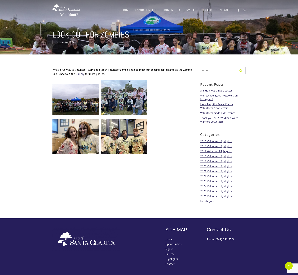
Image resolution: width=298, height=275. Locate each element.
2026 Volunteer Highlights (216, 196)
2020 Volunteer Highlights (216, 166)
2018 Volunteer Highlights (216, 156)
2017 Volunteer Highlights (216, 151)
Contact (170, 264)
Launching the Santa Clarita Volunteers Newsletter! (216, 106)
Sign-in (169, 249)
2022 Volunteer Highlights (216, 176)
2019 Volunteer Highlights (216, 161)
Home (169, 239)
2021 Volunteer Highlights (216, 171)
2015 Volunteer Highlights (216, 141)
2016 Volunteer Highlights (216, 146)
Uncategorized (208, 201)
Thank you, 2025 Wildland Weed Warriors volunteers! (219, 119)
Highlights (171, 259)
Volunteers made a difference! (218, 113)
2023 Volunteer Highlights (216, 181)
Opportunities (173, 244)
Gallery (80, 74)
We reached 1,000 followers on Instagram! (219, 97)
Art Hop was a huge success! (217, 90)
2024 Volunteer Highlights (216, 186)
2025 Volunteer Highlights (216, 191)
